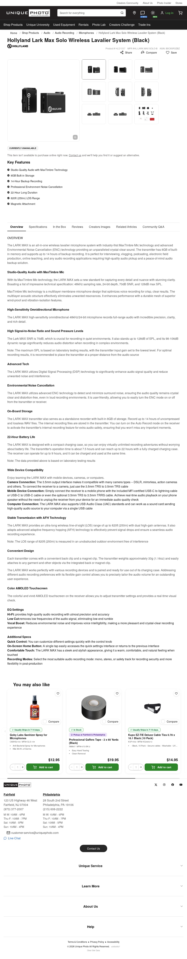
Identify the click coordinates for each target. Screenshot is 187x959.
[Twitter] (156, 784)
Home (13, 33)
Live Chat (14, 838)
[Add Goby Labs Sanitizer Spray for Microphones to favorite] (58, 693)
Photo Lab (99, 24)
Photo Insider (164, 3)
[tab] (16, 227)
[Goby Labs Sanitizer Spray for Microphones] (34, 707)
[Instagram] (164, 784)
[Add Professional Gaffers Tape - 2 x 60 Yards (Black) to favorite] (117, 693)
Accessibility (113, 942)
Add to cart (46, 767)
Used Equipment (64, 24)
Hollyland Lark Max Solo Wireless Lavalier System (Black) (132, 32)
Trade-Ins (144, 24)
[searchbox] (91, 12)
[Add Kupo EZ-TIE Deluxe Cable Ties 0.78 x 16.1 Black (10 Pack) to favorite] (176, 693)
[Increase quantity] (22, 767)
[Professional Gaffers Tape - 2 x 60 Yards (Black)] (93, 707)
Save (174, 52)
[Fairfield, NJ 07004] (134, 12)
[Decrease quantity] (12, 767)
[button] (180, 13)
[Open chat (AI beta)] (142, 13)
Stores (178, 3)
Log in (169, 13)
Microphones (86, 32)
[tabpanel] (93, 448)
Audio (47, 32)
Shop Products (13, 24)
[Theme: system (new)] (153, 13)
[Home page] (27, 13)
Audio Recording (64, 32)
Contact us (75, 155)
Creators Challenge (122, 24)
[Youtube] (181, 784)
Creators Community (127, 3)
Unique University (37, 24)
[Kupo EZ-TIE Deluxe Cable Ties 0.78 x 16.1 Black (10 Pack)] (153, 707)
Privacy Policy (97, 942)
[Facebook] (172, 784)
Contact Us (93, 848)
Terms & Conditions (77, 942)
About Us (148, 3)
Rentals (84, 24)
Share (128, 52)
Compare (151, 52)
